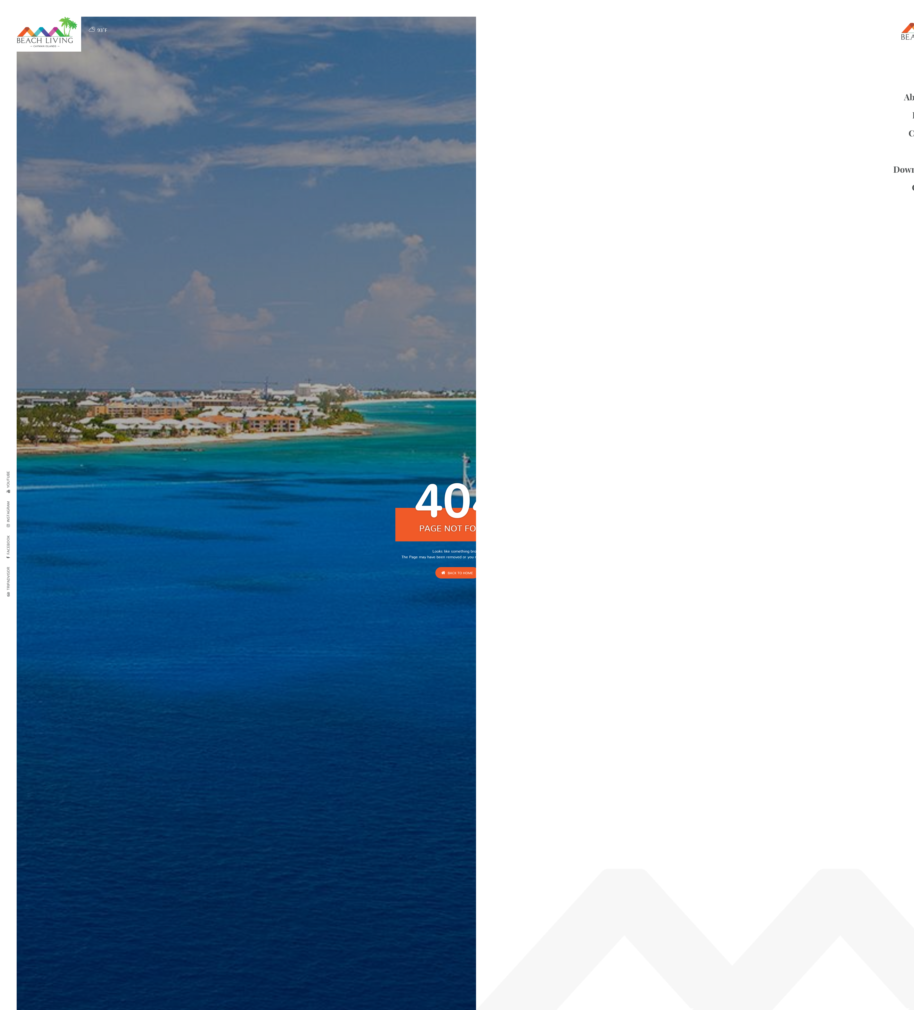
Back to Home (460, 573)
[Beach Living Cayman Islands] (47, 32)
